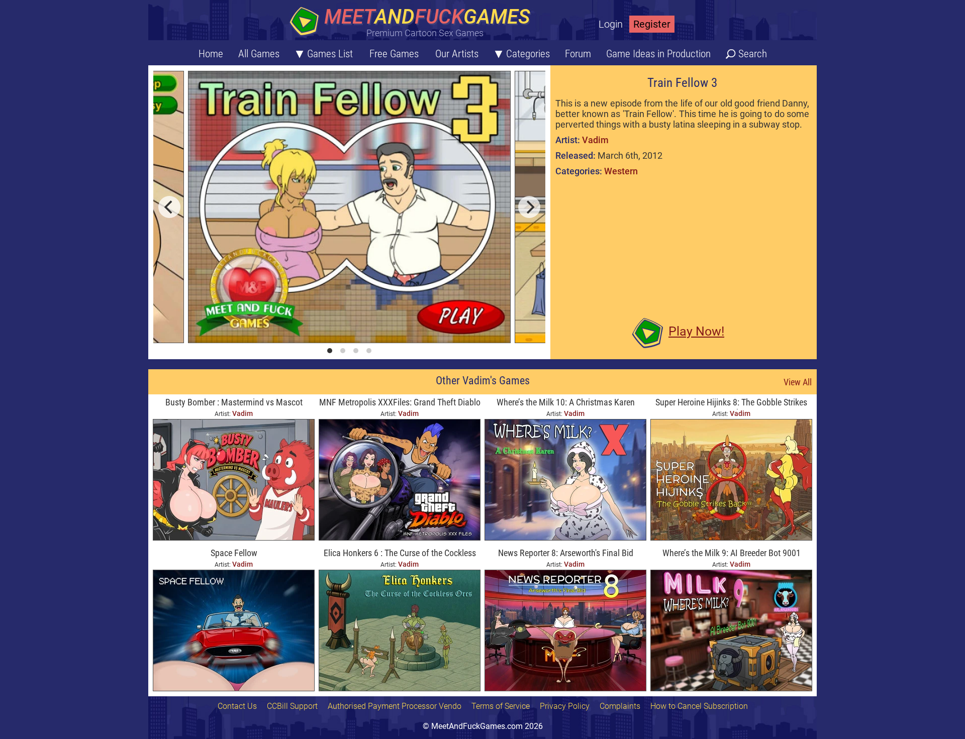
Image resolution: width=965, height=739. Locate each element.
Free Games (394, 54)
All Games (258, 54)
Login (611, 24)
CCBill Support (292, 706)
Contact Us (237, 706)
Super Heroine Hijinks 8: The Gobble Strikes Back (731, 403)
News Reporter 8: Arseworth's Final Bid (565, 553)
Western (621, 171)
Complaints (620, 706)
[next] (529, 207)
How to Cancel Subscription (699, 706)
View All (798, 382)
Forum (578, 54)
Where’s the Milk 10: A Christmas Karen (566, 402)
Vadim (595, 140)
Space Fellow (234, 553)
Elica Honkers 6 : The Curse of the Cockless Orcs (400, 554)
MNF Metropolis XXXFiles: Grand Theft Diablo (399, 402)
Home (211, 54)
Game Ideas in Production (658, 54)
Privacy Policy (565, 706)
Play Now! (696, 331)
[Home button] (412, 22)
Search (752, 54)
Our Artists (456, 54)
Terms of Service (500, 706)
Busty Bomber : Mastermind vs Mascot (234, 402)
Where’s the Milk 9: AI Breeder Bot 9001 (731, 553)
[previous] (169, 207)
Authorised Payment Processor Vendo (394, 706)
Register (651, 24)
